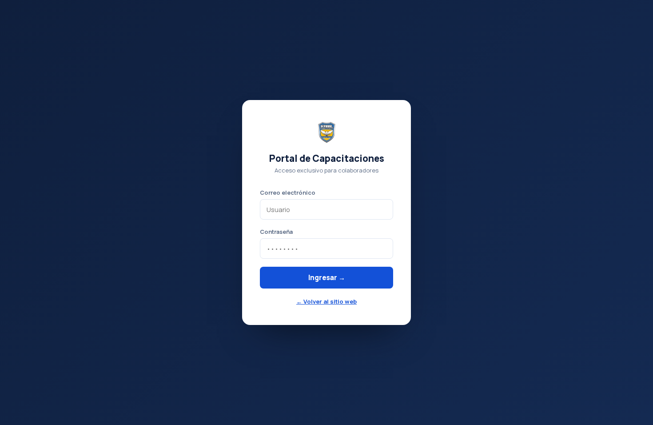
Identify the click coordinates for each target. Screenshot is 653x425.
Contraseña (276, 232)
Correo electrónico (287, 192)
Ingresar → (326, 277)
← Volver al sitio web (326, 301)
